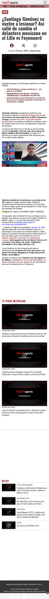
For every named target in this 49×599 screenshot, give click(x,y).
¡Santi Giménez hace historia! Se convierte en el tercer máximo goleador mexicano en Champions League (26, 100)
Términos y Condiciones (12, 591)
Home (5, 6)
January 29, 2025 (38, 227)
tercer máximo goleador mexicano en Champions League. (21, 238)
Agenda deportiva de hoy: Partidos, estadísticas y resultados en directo (23, 94)
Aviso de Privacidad (17, 589)
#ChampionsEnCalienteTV (24, 222)
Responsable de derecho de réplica (33, 591)
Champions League (37, 6)
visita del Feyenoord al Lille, (33, 115)
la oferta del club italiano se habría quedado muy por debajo (24, 261)
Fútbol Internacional (18, 6)
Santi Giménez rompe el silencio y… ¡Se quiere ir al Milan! (24, 90)
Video (5, 12)
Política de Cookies (31, 589)
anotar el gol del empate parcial (21, 120)
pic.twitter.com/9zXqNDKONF (14, 224)
